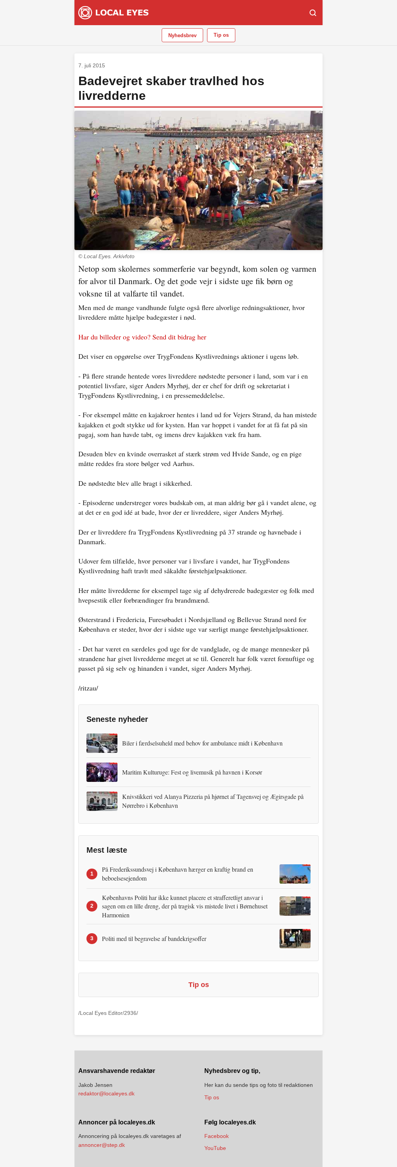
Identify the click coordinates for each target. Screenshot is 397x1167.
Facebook (216, 1136)
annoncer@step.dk (101, 1145)
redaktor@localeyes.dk (106, 1093)
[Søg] (313, 13)
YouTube (215, 1148)
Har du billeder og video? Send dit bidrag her (142, 336)
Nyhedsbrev (182, 35)
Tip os (221, 35)
